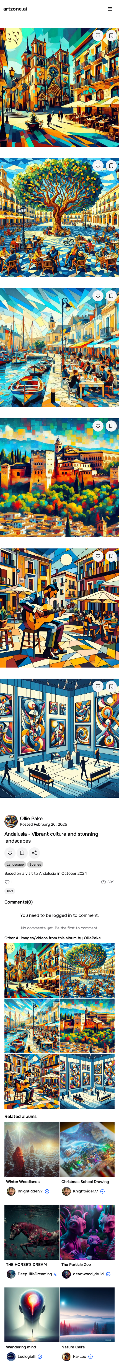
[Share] (34, 852)
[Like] (98, 35)
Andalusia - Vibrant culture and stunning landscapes (51, 837)
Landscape (15, 864)
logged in (62, 915)
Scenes (35, 864)
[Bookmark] (111, 35)
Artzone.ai (15, 9)
